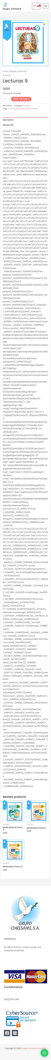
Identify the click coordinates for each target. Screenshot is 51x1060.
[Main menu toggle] (45, 6)
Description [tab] (8, 120)
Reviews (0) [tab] (8, 125)
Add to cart (21, 99)
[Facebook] (7, 1033)
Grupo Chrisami (12, 8)
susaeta (34, 108)
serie (28, 108)
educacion (20, 108)
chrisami (11, 108)
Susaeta (13, 71)
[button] (44, 24)
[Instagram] (15, 1033)
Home (5, 71)
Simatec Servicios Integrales (33, 1048)
